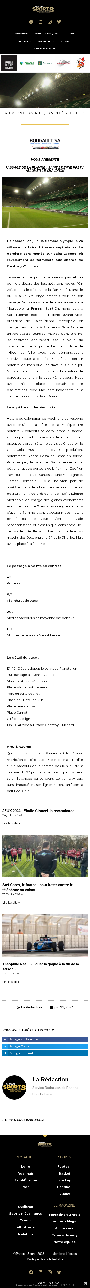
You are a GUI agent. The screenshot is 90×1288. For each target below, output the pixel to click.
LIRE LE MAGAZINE (45, 48)
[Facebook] (31, 22)
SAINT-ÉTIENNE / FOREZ (48, 34)
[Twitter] (59, 22)
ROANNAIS (21, 34)
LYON (72, 34)
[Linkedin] (40, 22)
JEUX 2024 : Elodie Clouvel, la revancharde (38, 811)
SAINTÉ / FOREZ (66, 113)
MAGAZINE (44, 41)
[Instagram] (50, 22)
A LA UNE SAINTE (24, 113)
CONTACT (66, 41)
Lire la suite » (11, 823)
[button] (45, 1039)
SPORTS (23, 41)
